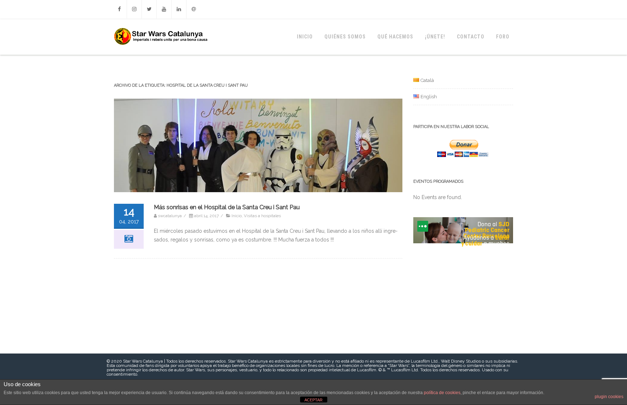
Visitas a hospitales (262, 215)
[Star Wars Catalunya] (160, 52)
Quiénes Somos (345, 37)
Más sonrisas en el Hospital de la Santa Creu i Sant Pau (227, 207)
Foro (502, 37)
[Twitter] (149, 9)
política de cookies (442, 392)
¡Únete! (435, 37)
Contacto (470, 37)
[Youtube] (164, 9)
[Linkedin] (179, 9)
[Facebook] (119, 9)
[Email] (194, 9)
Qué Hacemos (395, 37)
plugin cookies (609, 396)
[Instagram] (134, 9)
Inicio (305, 37)
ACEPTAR (313, 400)
